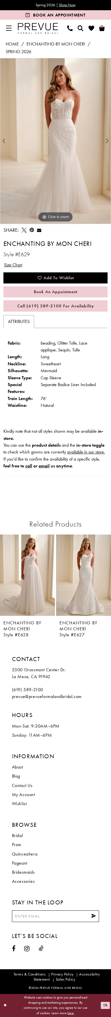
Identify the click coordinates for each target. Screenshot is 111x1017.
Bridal (17, 835)
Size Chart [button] (13, 265)
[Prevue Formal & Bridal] (38, 28)
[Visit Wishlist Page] (91, 28)
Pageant (19, 863)
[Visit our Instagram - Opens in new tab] (27, 949)
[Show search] (80, 28)
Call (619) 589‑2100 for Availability (55, 305)
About (17, 767)
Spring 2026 (18, 52)
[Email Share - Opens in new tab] (39, 230)
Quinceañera (25, 854)
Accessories (23, 881)
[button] (8, 28)
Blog (16, 776)
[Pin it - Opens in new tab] (32, 230)
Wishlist (19, 804)
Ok (105, 1005)
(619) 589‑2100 (27, 690)
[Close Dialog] (5, 1005)
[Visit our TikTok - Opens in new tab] (41, 948)
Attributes (19, 321)
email (44, 466)
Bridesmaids (23, 872)
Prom (16, 845)
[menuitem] (8, 28)
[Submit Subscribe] (94, 916)
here (70, 1013)
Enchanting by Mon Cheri (55, 44)
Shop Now (67, 5)
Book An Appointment (55, 291)
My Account (23, 795)
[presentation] (27, 575)
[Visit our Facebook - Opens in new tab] (14, 949)
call (28, 466)
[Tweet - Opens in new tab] (24, 230)
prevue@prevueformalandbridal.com (47, 696)
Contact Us (22, 785)
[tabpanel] (55, 141)
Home (12, 44)
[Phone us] (70, 28)
